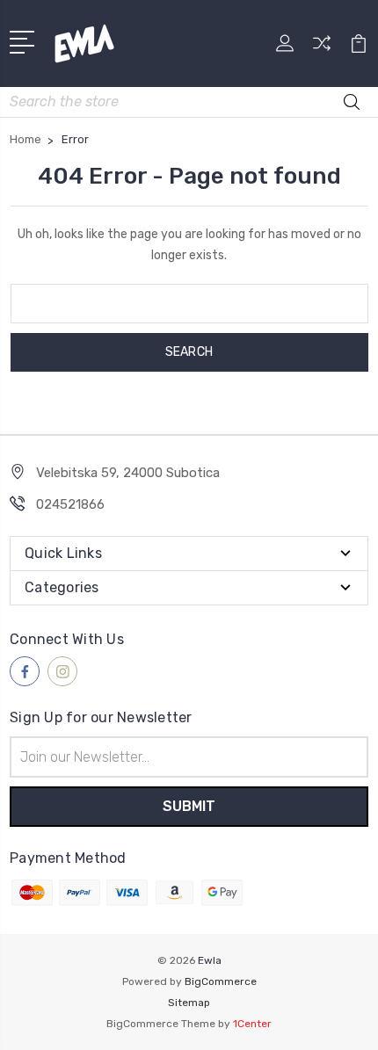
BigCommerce (221, 981)
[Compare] (321, 48)
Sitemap (189, 1002)
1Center (252, 1023)
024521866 (70, 504)
